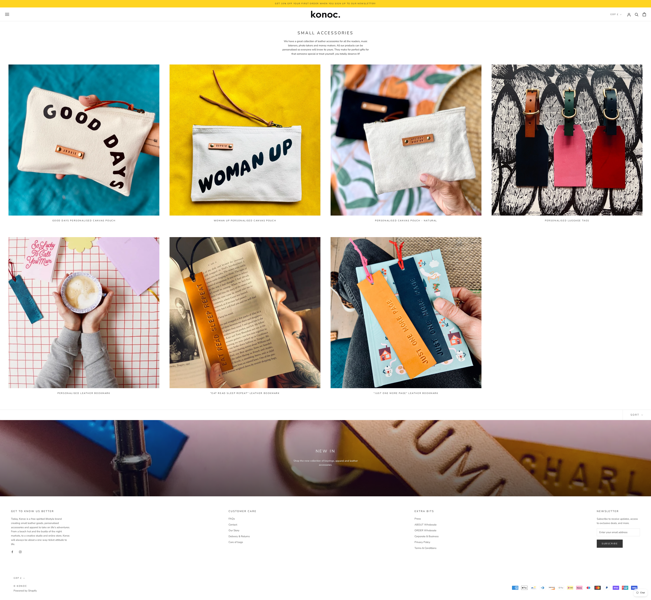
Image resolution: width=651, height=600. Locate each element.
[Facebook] (12, 552)
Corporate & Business (427, 536)
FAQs (232, 518)
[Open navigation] (7, 14)
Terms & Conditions (425, 548)
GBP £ (614, 14)
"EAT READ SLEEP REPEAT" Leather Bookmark (245, 393)
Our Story (234, 530)
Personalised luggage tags (567, 220)
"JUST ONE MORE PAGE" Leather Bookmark (406, 393)
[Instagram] (20, 552)
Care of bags (236, 542)
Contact (233, 524)
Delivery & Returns (239, 536)
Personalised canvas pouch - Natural (406, 220)
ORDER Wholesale (425, 530)
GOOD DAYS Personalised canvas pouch (84, 220)
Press (418, 518)
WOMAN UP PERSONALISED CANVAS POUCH (245, 220)
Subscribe (610, 543)
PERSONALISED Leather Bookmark (83, 393)
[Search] (636, 14)
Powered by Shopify (25, 590)
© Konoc (20, 586)
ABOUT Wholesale (426, 524)
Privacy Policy (422, 542)
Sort (635, 415)
